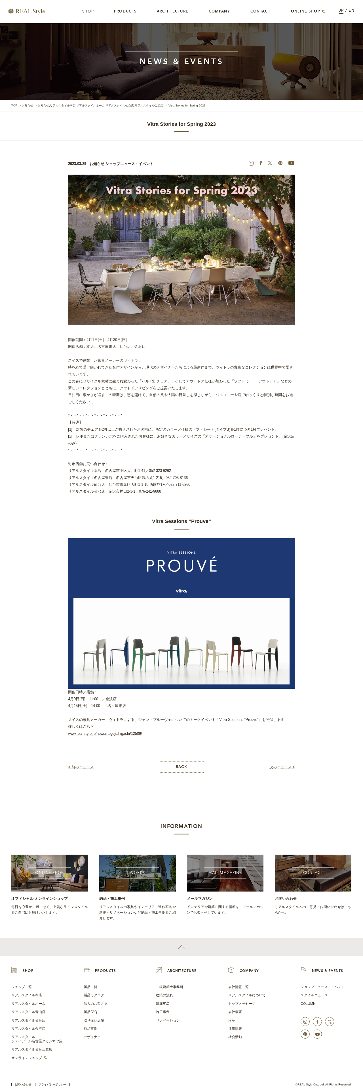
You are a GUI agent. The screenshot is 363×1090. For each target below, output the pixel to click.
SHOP (28, 971)
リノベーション (168, 1020)
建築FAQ (162, 1004)
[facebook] (261, 163)
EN (351, 10)
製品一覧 (90, 987)
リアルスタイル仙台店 (119, 105)
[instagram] (251, 163)
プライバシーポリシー (52, 1084)
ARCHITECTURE (182, 971)
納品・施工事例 (112, 898)
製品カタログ (94, 995)
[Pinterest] (280, 163)
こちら (88, 726)
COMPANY (249, 971)
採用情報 (235, 1029)
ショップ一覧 (21, 987)
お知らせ (27, 105)
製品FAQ (90, 1012)
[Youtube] (291, 163)
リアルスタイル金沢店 (149, 105)
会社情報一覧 (238, 987)
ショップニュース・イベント (323, 987)
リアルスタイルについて (247, 995)
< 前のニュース (81, 767)
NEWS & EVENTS (327, 971)
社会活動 (235, 1037)
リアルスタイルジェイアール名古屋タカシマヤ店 (36, 1039)
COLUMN (308, 1004)
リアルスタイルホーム (90, 105)
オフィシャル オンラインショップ (39, 898)
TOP (14, 105)
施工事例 (163, 1012)
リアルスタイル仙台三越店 (31, 1049)
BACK (181, 767)
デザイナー (92, 1037)
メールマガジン (200, 898)
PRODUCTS (105, 971)
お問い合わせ (286, 898)
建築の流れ (164, 995)
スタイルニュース (314, 995)
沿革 (231, 1020)
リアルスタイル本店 (62, 105)
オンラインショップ (26, 1058)
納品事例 (90, 1029)
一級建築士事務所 (169, 987)
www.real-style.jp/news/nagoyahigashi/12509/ (105, 733)
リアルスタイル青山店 (28, 1012)
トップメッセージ (242, 1004)
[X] (270, 163)
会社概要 (235, 1012)
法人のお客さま (95, 1004)
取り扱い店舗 (94, 1020)
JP (341, 10)
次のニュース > (282, 767)
